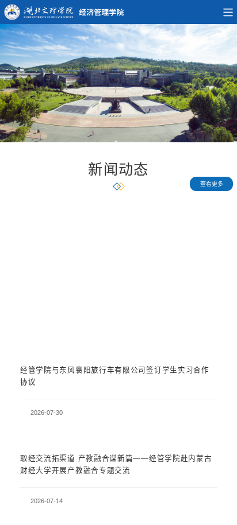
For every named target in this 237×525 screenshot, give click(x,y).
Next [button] (227, 315)
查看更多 (211, 184)
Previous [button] (10, 315)
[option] (118, 83)
